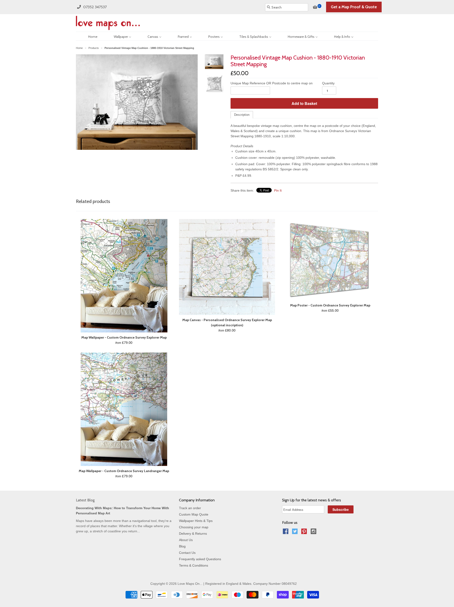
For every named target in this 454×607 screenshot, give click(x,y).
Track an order (190, 508)
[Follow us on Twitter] (295, 533)
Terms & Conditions (193, 565)
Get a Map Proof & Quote (354, 6)
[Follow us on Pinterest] (304, 533)
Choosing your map (193, 527)
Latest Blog (85, 500)
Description (241, 114)
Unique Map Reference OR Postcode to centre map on (272, 83)
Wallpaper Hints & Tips (196, 521)
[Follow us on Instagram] (314, 533)
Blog (182, 546)
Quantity (328, 83)
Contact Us (187, 553)
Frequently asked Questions (200, 559)
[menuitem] (88, 36)
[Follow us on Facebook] (286, 533)
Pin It (278, 190)
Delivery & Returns (193, 533)
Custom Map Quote (193, 514)
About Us (186, 540)
